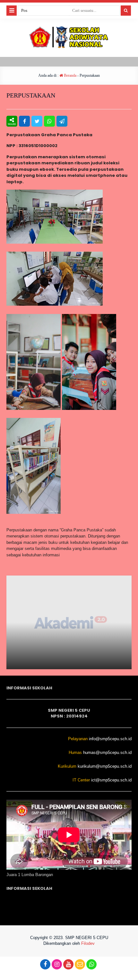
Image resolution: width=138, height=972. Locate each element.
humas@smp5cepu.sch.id (107, 752)
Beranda (69, 75)
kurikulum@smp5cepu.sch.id (105, 766)
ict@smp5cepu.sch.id (111, 780)
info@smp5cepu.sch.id (110, 738)
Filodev (88, 943)
